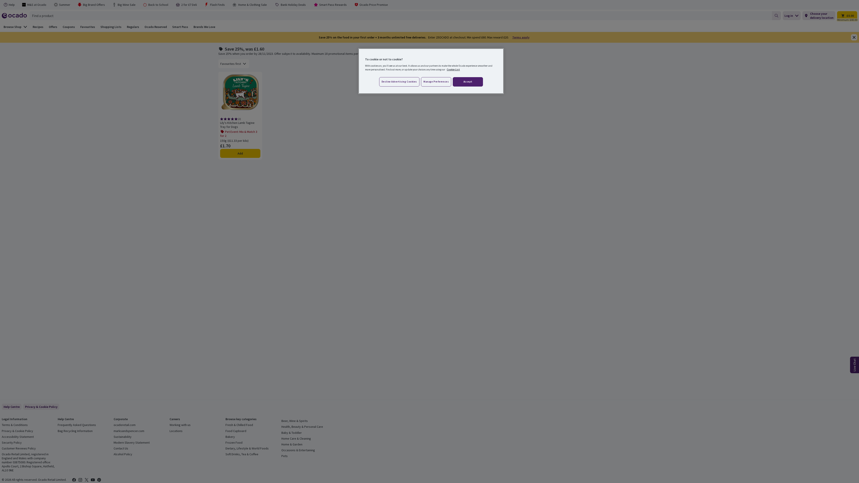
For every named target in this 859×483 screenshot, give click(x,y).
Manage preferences (436, 81)
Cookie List (453, 69)
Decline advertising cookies (399, 81)
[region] (431, 71)
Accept (468, 81)
